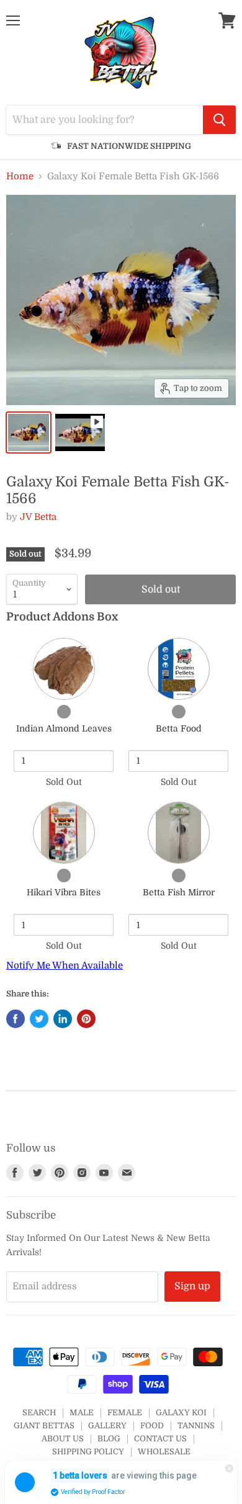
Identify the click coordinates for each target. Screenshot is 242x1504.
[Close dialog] (228, 694)
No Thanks (63, 805)
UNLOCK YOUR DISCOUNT (63, 789)
